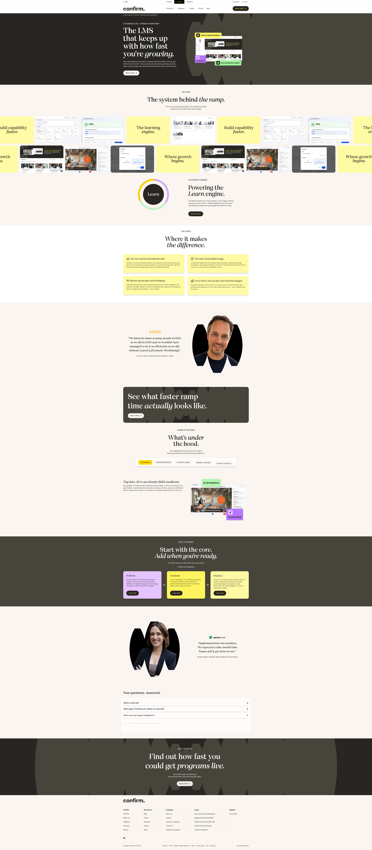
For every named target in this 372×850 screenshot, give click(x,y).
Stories (192, 8)
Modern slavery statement (182, 846)
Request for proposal (173, 830)
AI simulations (145, 462)
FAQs (193, 846)
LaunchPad (233, 814)
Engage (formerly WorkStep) (204, 818)
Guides (146, 826)
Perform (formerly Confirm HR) (204, 822)
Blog (208, 8)
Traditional (190, 2)
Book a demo (239, 8)
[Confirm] (134, 8)
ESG (207, 846)
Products (169, 8)
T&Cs (170, 846)
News (146, 830)
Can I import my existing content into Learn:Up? (144, 729)
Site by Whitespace (243, 846)
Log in (246, 2)
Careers (168, 818)
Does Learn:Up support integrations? (139, 715)
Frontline (169, 2)
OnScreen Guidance (201, 830)
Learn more (132, 593)
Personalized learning (163, 462)
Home (124, 15)
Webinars (147, 822)
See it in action (196, 214)
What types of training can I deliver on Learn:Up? (144, 709)
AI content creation (183, 462)
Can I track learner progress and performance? (143, 721)
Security (212, 846)
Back (126, 2)
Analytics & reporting (203, 462)
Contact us (169, 826)
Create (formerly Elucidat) (203, 826)
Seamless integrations (224, 462)
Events (146, 818)
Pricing (200, 8)
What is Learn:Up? (131, 703)
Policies (165, 846)
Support (237, 2)
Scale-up (179, 2)
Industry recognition (173, 822)
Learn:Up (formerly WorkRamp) (204, 814)
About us (169, 814)
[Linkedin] (124, 837)
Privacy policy (200, 846)
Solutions (181, 8)
